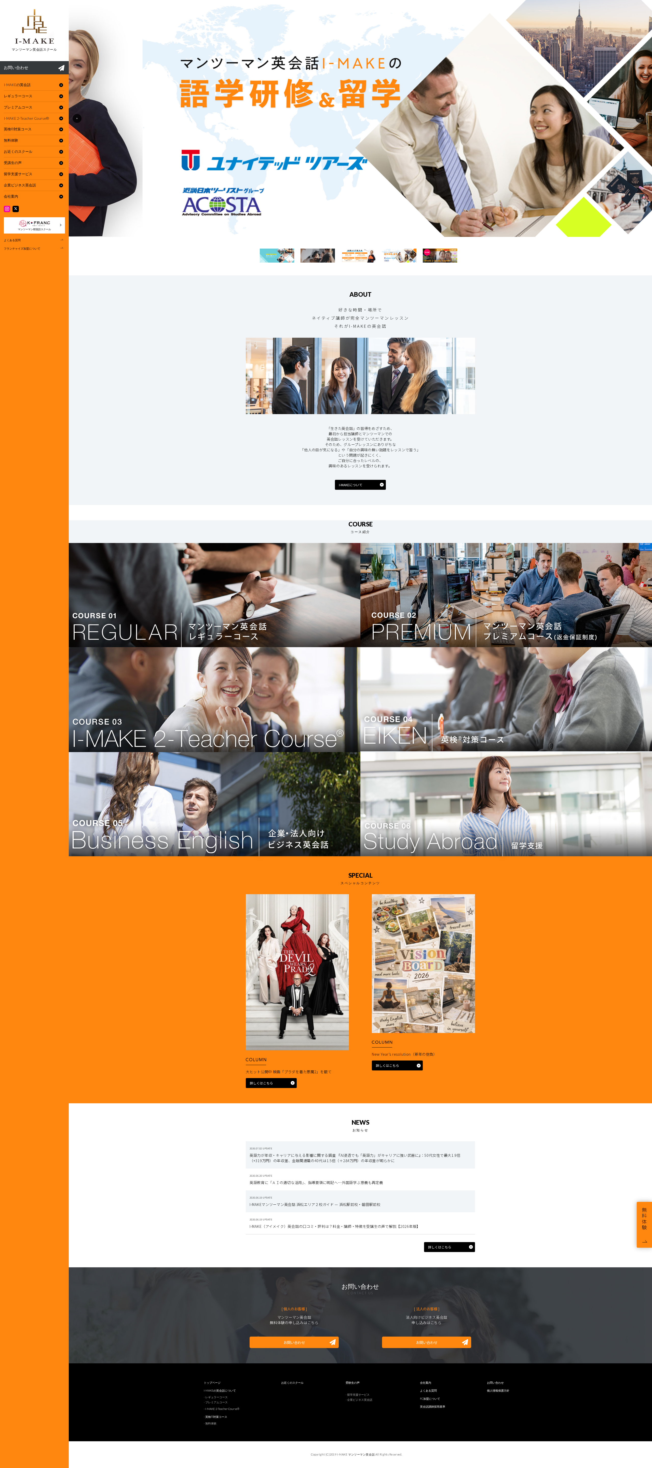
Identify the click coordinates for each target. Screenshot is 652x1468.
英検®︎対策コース (18, 129)
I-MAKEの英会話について (220, 1390)
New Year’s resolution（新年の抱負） (404, 1054)
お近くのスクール (18, 151)
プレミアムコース (18, 107)
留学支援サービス (18, 174)
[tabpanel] (360, 118)
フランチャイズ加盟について (22, 248)
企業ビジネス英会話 (20, 185)
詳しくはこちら (261, 1083)
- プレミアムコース (216, 1402)
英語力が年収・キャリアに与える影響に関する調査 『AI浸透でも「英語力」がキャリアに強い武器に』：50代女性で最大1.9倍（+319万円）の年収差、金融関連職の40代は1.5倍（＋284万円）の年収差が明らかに (355, 1157)
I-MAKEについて (350, 484)
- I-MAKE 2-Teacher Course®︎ (221, 1408)
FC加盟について (430, 1398)
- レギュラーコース (216, 1397)
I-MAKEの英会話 (17, 85)
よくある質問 (12, 240)
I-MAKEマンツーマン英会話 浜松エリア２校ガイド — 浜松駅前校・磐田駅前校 (315, 1204)
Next (639, 118)
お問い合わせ (16, 67)
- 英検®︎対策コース (215, 1416)
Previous (77, 118)
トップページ (212, 1382)
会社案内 (11, 196)
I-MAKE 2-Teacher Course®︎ (26, 118)
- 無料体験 (210, 1423)
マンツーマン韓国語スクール (34, 229)
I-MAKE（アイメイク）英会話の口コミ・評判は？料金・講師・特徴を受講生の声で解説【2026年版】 (335, 1226)
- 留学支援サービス (358, 1394)
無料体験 (11, 140)
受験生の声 (353, 1382)
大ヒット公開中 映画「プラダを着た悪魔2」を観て (288, 1071)
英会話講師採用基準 (432, 1406)
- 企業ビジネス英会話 (359, 1399)
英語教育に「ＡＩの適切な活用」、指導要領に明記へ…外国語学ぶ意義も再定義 (316, 1182)
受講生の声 (13, 162)
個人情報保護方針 (498, 1390)
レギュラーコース (18, 96)
